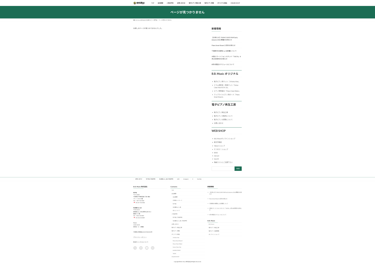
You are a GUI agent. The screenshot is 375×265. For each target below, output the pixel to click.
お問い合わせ (218, 123)
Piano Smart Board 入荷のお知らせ (223, 45)
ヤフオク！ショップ (221, 149)
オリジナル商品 (176, 234)
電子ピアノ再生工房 (221, 112)
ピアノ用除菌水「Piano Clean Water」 (227, 91)
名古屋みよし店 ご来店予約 (180, 220)
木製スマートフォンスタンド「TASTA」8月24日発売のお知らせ (226, 58)
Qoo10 (216, 159)
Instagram (186, 179)
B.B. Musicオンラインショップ (224, 138)
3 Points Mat (176, 237)
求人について (176, 210)
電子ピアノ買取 (176, 231)
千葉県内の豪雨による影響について (224, 51)
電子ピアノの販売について (223, 116)
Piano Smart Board (177, 240)
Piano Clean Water (177, 244)
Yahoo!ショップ (219, 146)
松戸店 (174, 203)
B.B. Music (211, 224)
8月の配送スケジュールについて (223, 64)
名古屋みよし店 (177, 207)
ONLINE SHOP (175, 256)
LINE (178, 179)
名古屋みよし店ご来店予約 (166, 179)
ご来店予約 (174, 214)
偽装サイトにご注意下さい (223, 162)
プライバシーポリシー (140, 237)
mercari (216, 156)
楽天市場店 (218, 142)
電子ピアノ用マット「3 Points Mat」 (227, 81)
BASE (216, 153)
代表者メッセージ (177, 200)
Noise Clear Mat (177, 247)
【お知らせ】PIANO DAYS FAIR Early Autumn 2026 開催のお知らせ (225, 38)
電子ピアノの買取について (223, 119)
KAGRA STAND (176, 250)
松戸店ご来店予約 (150, 179)
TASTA (174, 253)
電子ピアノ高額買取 (214, 231)
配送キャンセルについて (140, 242)
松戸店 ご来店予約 (177, 217)
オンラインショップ (214, 234)
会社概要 (174, 193)
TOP (173, 190)
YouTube (199, 179)
